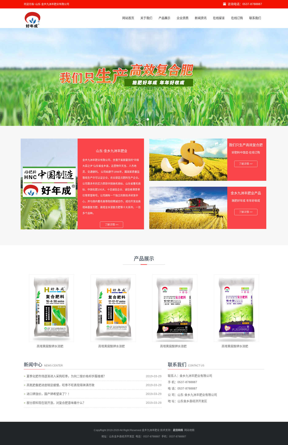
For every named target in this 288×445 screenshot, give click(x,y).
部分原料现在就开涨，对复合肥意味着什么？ (56, 402)
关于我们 (146, 18)
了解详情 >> (111, 224)
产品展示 (164, 18)
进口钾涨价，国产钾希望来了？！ (49, 394)
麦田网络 (178, 430)
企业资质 (182, 18)
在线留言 (219, 18)
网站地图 (189, 430)
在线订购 (237, 18)
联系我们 (255, 18)
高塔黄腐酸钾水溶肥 (50, 346)
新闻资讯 (201, 18)
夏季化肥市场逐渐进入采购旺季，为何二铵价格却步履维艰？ (66, 376)
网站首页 (128, 18)
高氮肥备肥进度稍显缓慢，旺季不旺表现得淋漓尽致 (60, 385)
